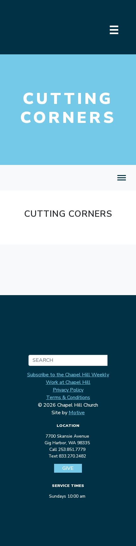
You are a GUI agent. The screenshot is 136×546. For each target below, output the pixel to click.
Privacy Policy (68, 389)
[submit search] (102, 360)
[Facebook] (56, 507)
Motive (77, 412)
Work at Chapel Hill (68, 382)
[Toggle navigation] (121, 177)
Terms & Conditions (68, 397)
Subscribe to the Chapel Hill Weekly (68, 374)
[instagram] (67, 507)
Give (68, 468)
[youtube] (78, 507)
